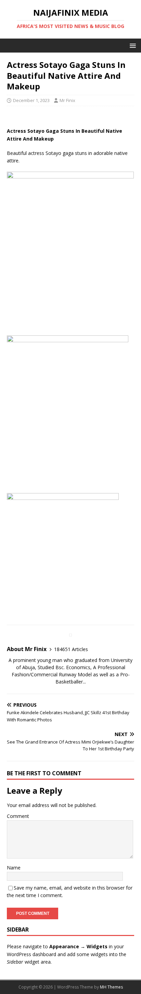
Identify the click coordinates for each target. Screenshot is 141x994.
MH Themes (111, 987)
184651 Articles (71, 649)
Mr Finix (67, 100)
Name (14, 867)
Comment (18, 816)
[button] (131, 45)
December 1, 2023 (31, 100)
